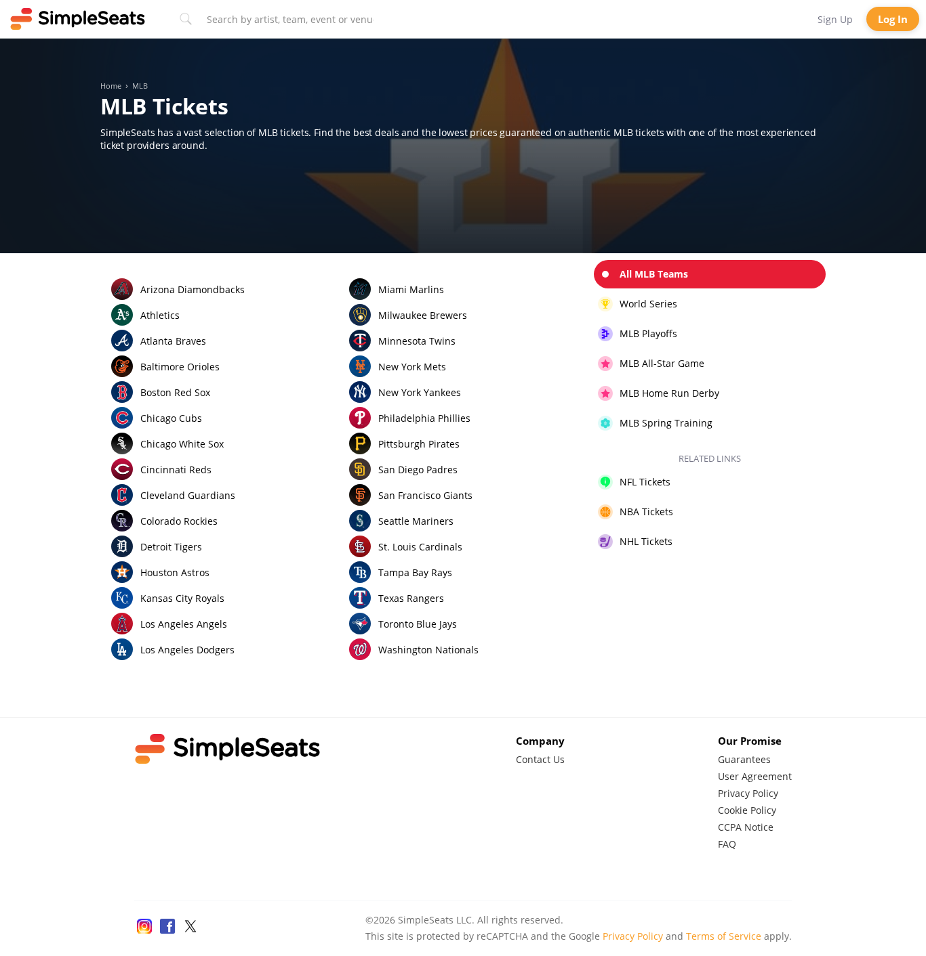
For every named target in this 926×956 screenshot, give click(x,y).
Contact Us (540, 759)
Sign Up (835, 19)
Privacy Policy (748, 793)
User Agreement (755, 776)
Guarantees (744, 759)
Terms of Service (723, 936)
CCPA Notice (745, 827)
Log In (893, 19)
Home (110, 86)
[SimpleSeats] (78, 19)
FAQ (727, 844)
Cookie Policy (747, 810)
